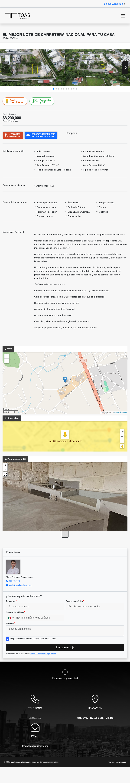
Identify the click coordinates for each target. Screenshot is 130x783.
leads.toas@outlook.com (20, 585)
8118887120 (14, 581)
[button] (53, 89)
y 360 (45, 101)
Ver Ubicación (57, 441)
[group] (32, 67)
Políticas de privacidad (65, 678)
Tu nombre (11, 601)
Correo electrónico (75, 601)
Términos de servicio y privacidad (43, 654)
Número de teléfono (15, 612)
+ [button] (7, 356)
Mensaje (10, 623)
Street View (16, 101)
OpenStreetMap (120, 412)
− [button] (7, 361)
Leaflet (103, 412)
